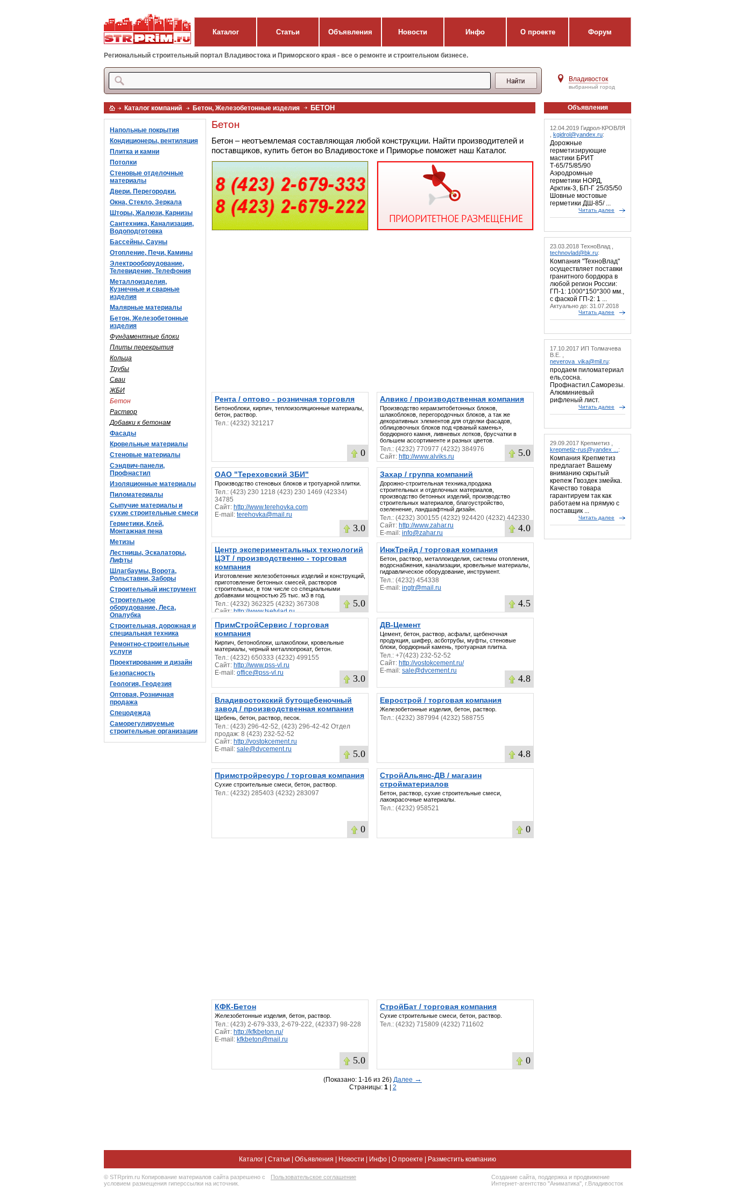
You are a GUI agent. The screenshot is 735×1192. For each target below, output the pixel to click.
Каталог (226, 32)
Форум (600, 32)
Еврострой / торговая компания (440, 700)
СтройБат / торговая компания (438, 1006)
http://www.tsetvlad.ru (264, 611)
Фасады (123, 433)
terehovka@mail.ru (264, 514)
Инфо (475, 32)
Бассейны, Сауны (138, 242)
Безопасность (132, 673)
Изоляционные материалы (153, 484)
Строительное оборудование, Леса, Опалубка (143, 607)
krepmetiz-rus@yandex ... (584, 449)
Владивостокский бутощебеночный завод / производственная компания (284, 704)
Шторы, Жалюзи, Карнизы (151, 213)
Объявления (350, 32)
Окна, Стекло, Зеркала (146, 202)
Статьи (288, 32)
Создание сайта (513, 1177)
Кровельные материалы (149, 444)
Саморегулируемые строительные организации (153, 727)
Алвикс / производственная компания (452, 399)
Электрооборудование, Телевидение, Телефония (150, 267)
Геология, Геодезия (141, 684)
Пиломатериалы (136, 494)
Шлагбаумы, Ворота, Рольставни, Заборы (143, 574)
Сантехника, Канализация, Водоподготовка (152, 227)
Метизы (122, 542)
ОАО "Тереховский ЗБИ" (262, 474)
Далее (407, 1079)
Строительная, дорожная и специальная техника (153, 629)
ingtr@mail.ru (421, 587)
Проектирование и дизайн (151, 662)
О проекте (537, 32)
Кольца (121, 358)
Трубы (119, 369)
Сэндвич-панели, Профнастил (137, 469)
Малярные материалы (146, 307)
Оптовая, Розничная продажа (142, 698)
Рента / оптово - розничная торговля (285, 399)
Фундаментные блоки (144, 336)
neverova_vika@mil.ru (579, 361)
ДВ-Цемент (400, 624)
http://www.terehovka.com (271, 507)
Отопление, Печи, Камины (151, 252)
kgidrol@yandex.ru (578, 134)
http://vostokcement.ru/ (431, 663)
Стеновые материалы (145, 455)
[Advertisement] (372, 311)
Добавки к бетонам (140, 422)
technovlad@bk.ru (574, 252)
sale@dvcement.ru (429, 670)
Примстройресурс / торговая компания (289, 775)
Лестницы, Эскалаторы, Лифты (148, 556)
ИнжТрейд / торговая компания (439, 549)
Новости (412, 32)
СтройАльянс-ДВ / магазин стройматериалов (431, 779)
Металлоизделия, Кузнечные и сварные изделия (145, 289)
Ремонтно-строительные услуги (149, 647)
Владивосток (588, 79)
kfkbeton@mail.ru (262, 1039)
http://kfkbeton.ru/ (258, 1032)
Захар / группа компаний (426, 474)
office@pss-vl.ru (260, 672)
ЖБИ (117, 390)
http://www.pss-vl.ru (261, 665)
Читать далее (596, 210)
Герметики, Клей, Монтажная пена (137, 527)
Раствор (123, 412)
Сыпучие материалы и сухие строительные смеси (154, 509)
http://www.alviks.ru (426, 456)
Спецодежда (130, 713)
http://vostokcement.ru (265, 741)
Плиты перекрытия (141, 347)
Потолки (123, 162)
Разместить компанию (462, 1159)
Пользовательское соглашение (313, 1177)
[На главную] (112, 108)
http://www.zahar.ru (426, 525)
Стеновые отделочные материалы (146, 176)
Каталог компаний (153, 108)
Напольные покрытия (144, 130)
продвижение (592, 1177)
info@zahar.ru (422, 533)
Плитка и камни (134, 151)
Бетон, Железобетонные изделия (246, 108)
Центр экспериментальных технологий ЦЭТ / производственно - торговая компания (289, 558)
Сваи (117, 379)
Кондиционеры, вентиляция (154, 141)
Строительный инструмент (153, 589)
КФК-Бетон (235, 1006)
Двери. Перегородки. (143, 191)
